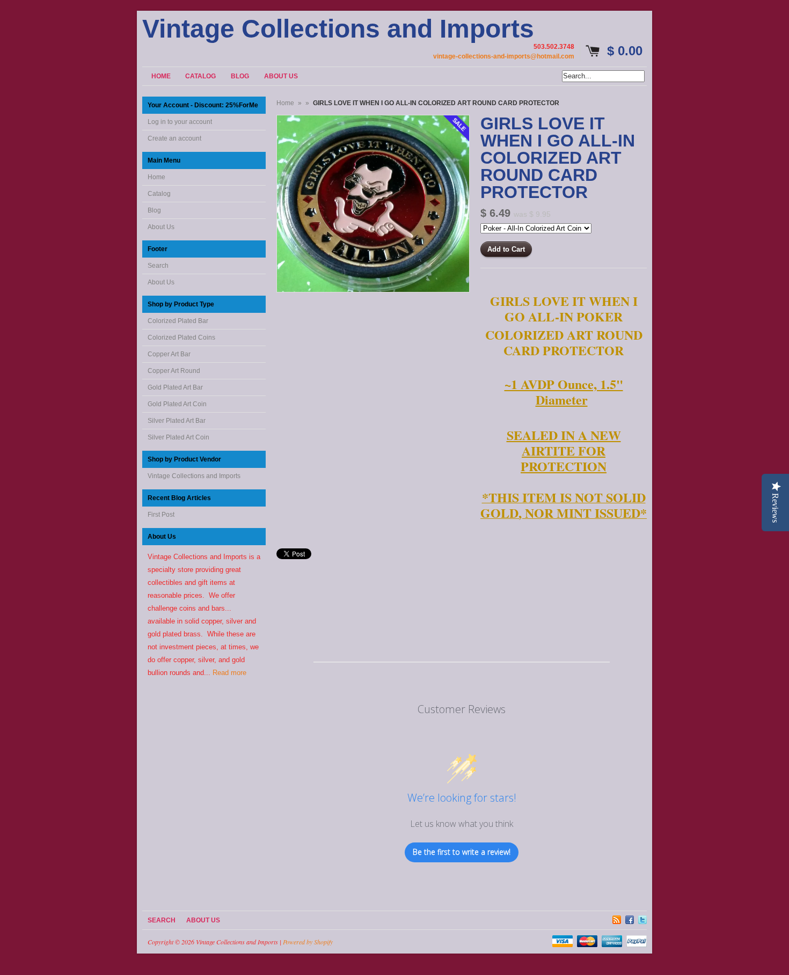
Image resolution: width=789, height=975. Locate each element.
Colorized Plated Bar (178, 321)
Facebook (629, 918)
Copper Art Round (174, 371)
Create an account (174, 138)
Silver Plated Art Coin (178, 437)
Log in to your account (180, 122)
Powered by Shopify (308, 941)
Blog (154, 210)
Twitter (642, 918)
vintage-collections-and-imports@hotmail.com (503, 56)
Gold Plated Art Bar (175, 387)
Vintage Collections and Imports (338, 29)
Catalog (159, 193)
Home (156, 177)
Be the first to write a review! (461, 852)
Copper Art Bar (169, 354)
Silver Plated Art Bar (177, 420)
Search (158, 265)
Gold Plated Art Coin (177, 404)
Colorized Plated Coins (181, 337)
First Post (161, 514)
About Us (161, 227)
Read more (229, 673)
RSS (616, 918)
